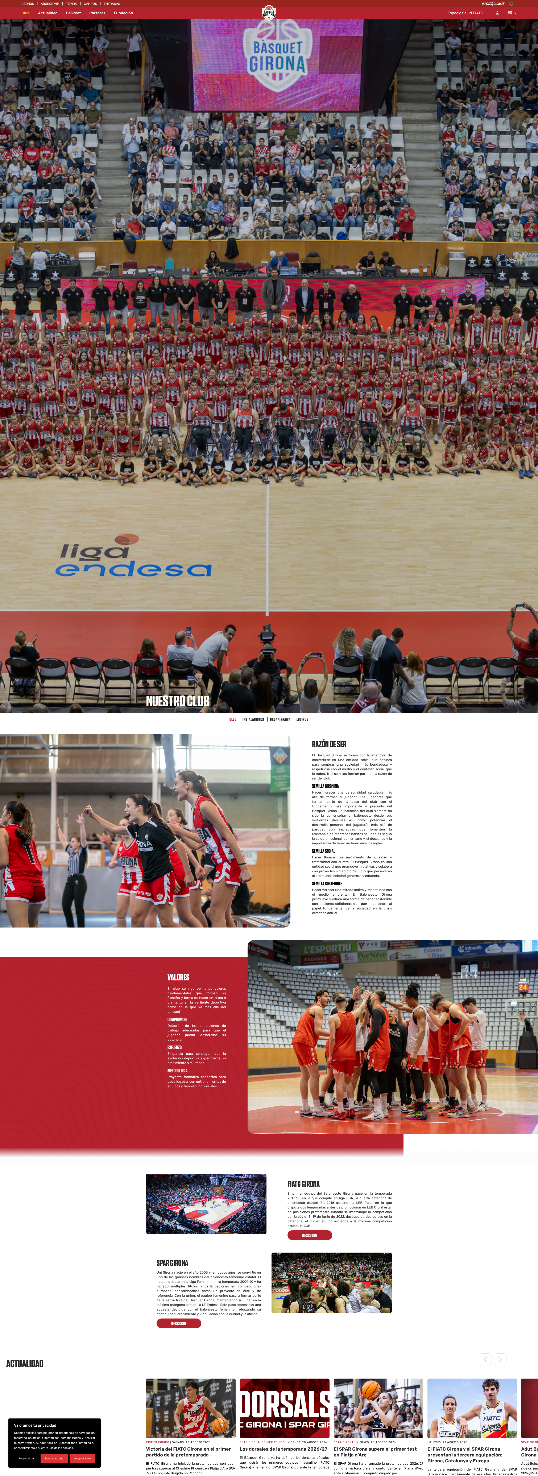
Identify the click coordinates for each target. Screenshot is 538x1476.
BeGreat (73, 13)
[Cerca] (97, 1422)
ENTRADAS (112, 4)
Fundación (123, 13)
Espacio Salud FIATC (465, 13)
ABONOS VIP (50, 4)
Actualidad (48, 13)
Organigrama (280, 719)
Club (25, 13)
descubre (310, 1235)
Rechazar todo (54, 1458)
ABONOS (27, 4)
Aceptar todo (82, 1458)
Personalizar (26, 1458)
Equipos (303, 719)
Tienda (71, 4)
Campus (90, 4)
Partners (97, 13)
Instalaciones (253, 719)
